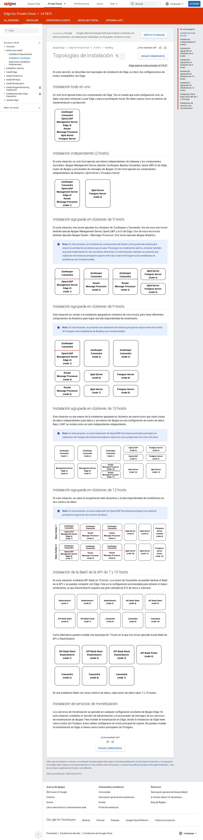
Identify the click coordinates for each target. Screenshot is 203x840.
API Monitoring (81, 4)
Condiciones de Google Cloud (97, 833)
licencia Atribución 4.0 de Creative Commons (138, 761)
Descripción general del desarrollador (169, 792)
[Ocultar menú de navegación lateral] (38, 834)
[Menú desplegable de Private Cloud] (66, 4)
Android (86, 820)
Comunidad (104, 792)
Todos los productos (165, 820)
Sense (100, 4)
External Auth (114, 20)
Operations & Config (58, 20)
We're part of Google (56, 792)
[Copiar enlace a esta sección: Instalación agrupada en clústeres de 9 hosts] (127, 306)
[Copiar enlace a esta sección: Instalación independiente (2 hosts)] (112, 154)
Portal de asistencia (108, 807)
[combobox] (145, 4)
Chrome (100, 820)
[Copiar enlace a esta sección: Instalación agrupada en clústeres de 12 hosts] (129, 490)
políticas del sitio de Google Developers (150, 765)
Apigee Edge (34, 4)
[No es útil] (165, 47)
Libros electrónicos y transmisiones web (66, 807)
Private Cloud (55, 4)
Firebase (115, 820)
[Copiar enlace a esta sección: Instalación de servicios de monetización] (121, 704)
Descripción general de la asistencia (116, 797)
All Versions (11, 20)
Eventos (50, 797)
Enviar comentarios (153, 56)
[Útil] (160, 47)
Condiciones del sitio (70, 833)
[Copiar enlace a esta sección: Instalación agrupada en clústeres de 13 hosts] (129, 409)
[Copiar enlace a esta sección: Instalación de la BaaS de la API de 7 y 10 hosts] (131, 572)
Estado (102, 802)
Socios (49, 802)
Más (113, 4)
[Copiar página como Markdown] (117, 56)
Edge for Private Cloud (20, 14)
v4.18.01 (46, 14)
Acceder (194, 4)
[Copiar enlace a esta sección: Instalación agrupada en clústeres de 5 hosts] (127, 220)
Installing (32, 20)
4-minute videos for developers (166, 797)
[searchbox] (21, 30)
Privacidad (51, 833)
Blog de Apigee (158, 802)
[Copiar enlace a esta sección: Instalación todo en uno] (93, 87)
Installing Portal (88, 20)
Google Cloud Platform (137, 820)
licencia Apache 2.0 (82, 765)
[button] (19, 43)
